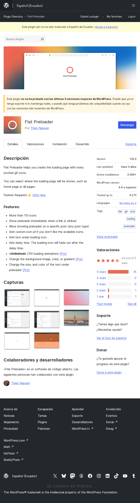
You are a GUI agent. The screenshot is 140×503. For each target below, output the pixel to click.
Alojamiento (11, 422)
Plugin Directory (13, 16)
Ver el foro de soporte (112, 338)
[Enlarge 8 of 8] (85, 314)
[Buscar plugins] (42, 39)
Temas (42, 415)
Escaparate (45, 409)
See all (132, 304)
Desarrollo (82, 144)
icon (132, 211)
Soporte (130, 144)
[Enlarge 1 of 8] (25, 293)
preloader (129, 226)
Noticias (9, 415)
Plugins (42, 422)
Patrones (44, 428)
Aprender (78, 409)
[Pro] (63, 253)
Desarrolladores (82, 422)
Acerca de (10, 409)
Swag (111, 428)
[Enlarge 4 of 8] (55, 293)
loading (131, 218)
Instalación (59, 144)
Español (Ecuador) (24, 476)
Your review (104, 304)
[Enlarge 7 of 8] (85, 293)
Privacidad (11, 428)
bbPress (11, 453)
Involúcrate (113, 409)
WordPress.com (16, 440)
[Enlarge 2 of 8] (25, 315)
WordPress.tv (83, 428)
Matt (9, 447)
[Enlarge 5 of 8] (55, 315)
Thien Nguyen (39, 128)
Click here (39, 195)
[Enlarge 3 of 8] (25, 337)
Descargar (127, 124)
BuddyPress (14, 460)
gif (126, 211)
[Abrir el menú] (134, 5)
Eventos (111, 415)
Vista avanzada (107, 236)
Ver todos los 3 (127, 203)
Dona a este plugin (109, 372)
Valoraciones (35, 144)
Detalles (12, 144)
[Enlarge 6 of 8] (55, 337)
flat (120, 211)
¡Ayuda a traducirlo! (106, 26)
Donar (112, 422)
